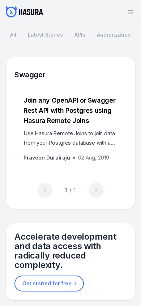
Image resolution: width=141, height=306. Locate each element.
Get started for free (47, 283)
